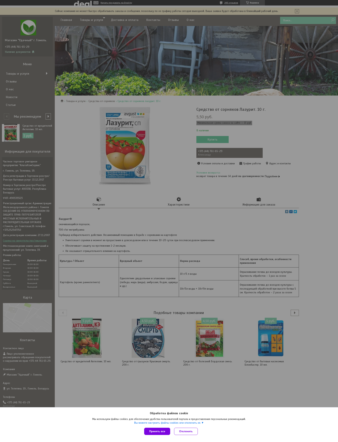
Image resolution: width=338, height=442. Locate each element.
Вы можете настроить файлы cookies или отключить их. (167, 422)
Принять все (157, 431)
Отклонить (186, 431)
